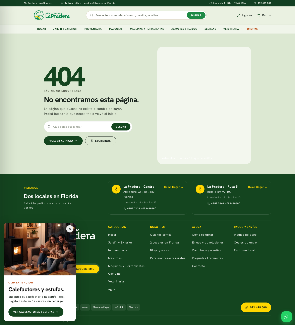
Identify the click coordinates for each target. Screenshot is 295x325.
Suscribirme (85, 269)
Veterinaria (231, 29)
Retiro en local (244, 250)
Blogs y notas (159, 250)
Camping (114, 273)
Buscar (196, 15)
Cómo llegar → (173, 187)
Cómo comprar (202, 234)
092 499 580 (264, 3)
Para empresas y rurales (167, 258)
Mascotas (116, 29)
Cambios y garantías (206, 250)
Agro (111, 289)
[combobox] (140, 15)
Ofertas (252, 29)
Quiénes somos (161, 234)
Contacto (198, 266)
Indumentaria (93, 29)
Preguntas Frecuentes (207, 258)
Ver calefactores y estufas (33, 312)
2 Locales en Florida (164, 242)
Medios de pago (245, 234)
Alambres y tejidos (184, 29)
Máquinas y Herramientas (147, 29)
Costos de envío (245, 242)
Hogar (41, 29)
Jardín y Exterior (64, 29)
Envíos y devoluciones (208, 242)
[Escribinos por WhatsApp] (286, 316)
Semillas (210, 29)
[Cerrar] (69, 228)
